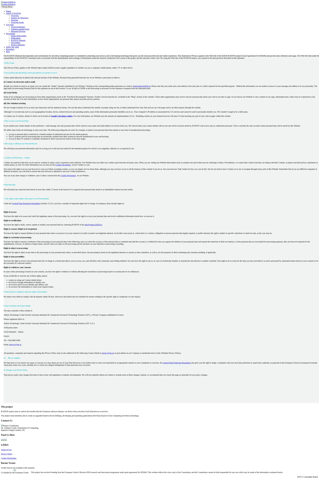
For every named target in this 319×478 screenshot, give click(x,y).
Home (8, 11)
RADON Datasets (18, 40)
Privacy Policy (6, 454)
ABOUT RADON (13, 13)
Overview (15, 16)
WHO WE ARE (12, 47)
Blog (8, 52)
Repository (10, 49)
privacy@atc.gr (15, 345)
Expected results (17, 22)
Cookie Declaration (63, 165)
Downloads (10, 34)
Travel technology (18, 27)
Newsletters (15, 43)
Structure (14, 20)
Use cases (10, 25)
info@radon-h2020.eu (141, 86)
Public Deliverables (18, 36)
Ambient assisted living (20, 29)
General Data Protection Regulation (26, 203)
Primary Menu (7, 7)
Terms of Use (6, 450)
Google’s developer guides (62, 116)
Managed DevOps (18, 31)
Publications (16, 38)
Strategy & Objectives (19, 18)
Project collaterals (18, 45)
